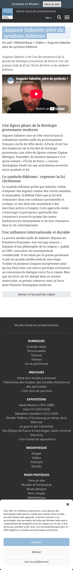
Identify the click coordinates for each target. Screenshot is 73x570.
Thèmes (36, 359)
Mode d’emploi (36, 489)
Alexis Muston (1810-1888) (36, 405)
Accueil (7, 42)
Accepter (36, 542)
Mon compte (36, 493)
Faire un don (52, 4)
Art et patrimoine (36, 364)
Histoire (36, 355)
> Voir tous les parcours (36, 391)
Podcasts (36, 462)
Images (36, 453)
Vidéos (39, 42)
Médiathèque (23, 42)
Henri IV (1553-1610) (36, 409)
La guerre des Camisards (36, 426)
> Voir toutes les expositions (36, 439)
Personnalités (36, 351)
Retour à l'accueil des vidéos (36, 294)
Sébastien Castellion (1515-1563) (36, 414)
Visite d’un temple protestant (36, 378)
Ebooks (36, 466)
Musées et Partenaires (36, 485)
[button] (67, 504)
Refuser (36, 552)
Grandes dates (36, 347)
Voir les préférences (36, 561)
